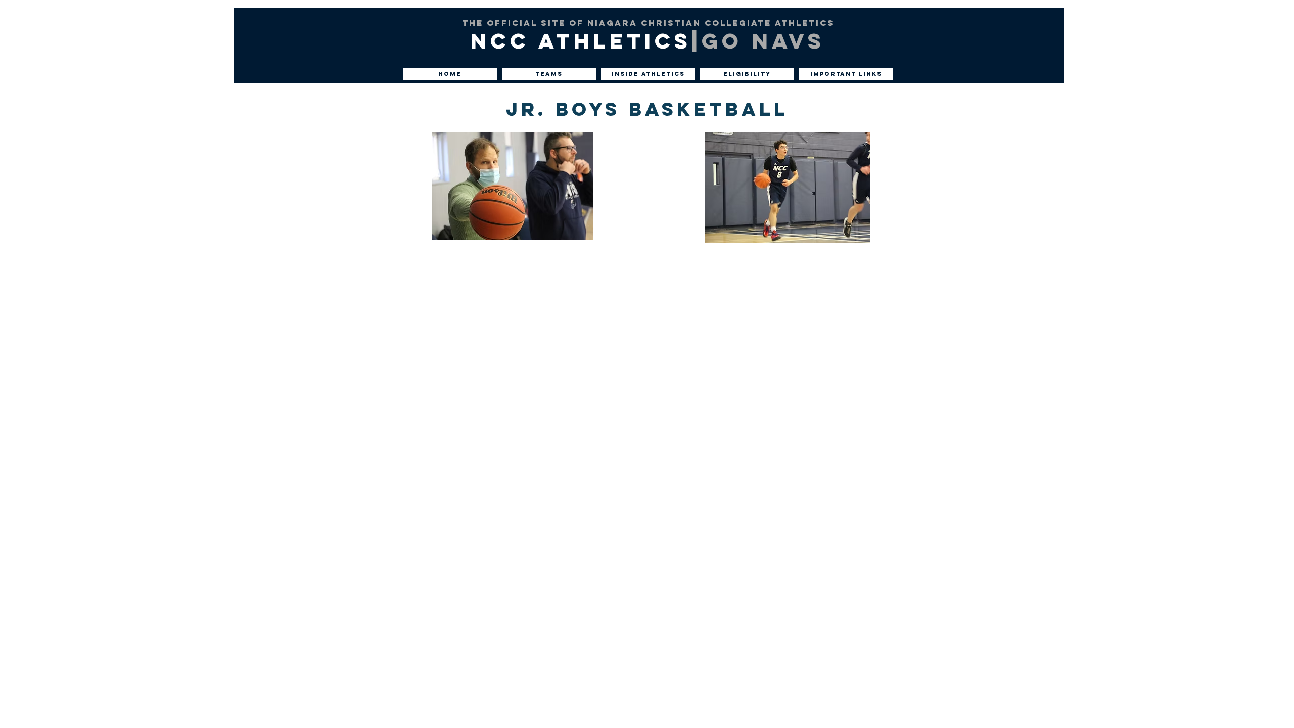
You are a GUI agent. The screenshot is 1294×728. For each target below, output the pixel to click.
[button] (450, 74)
